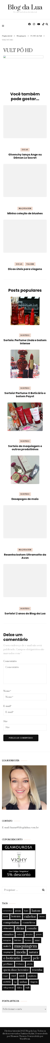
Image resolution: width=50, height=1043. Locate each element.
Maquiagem (21, 36)
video (19, 987)
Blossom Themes (18, 1036)
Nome (7, 691)
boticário (16, 916)
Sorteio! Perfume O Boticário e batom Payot (25, 394)
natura (33, 952)
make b (7, 946)
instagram (7, 940)
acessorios (7, 911)
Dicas (25, 150)
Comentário (10, 661)
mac (37, 940)
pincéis (30, 964)
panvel (26, 958)
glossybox (29, 935)
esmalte (32, 928)
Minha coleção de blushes (25, 213)
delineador (8, 928)
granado (39, 935)
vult (27, 987)
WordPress (25, 1039)
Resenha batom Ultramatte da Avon (25, 556)
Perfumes (20, 964)
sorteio (7, 981)
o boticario (11, 958)
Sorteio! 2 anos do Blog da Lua (25, 613)
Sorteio (25, 335)
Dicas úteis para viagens (25, 269)
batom (36, 911)
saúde (22, 975)
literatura (28, 940)
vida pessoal (8, 988)
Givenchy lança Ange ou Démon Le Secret (25, 156)
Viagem (30, 264)
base (26, 911)
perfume (8, 964)
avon (18, 910)
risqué (5, 976)
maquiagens (8, 952)
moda (21, 952)
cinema (42, 917)
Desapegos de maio (25, 499)
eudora (19, 934)
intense (17, 940)
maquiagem (25, 946)
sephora (32, 976)
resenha (37, 970)
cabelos (30, 917)
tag (15, 982)
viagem (33, 981)
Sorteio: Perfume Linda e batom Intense (25, 341)
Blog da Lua (25, 7)
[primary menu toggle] (3, 25)
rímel (13, 976)
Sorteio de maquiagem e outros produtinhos (25, 447)
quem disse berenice (16, 970)
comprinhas (11, 922)
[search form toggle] (47, 24)
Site (5, 721)
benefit (5, 917)
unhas (23, 981)
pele (36, 958)
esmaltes (8, 934)
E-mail (7, 706)
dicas (20, 928)
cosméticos (29, 922)
